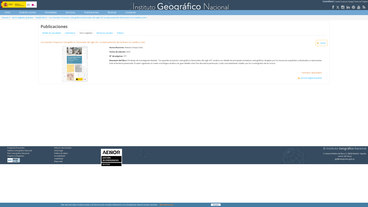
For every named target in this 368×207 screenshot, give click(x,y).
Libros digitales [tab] (86, 33)
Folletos (120, 33)
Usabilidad (58, 158)
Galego (350, 1)
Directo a (6, 17)
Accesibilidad (59, 156)
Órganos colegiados (15, 156)
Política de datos (61, 153)
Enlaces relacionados (62, 148)
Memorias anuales (105, 33)
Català (337, 1)
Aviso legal (58, 150)
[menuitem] (7, 12)
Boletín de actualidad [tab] (51, 33)
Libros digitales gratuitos (22, 17)
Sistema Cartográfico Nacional (19, 150)
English (365, 1)
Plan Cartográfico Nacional (18, 153)
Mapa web (58, 161)
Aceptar (216, 205)
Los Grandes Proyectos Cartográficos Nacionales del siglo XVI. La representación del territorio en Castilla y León (97, 17)
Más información (166, 205)
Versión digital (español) (311, 78)
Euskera (344, 1)
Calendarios (70, 33)
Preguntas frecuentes (16, 148)
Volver (323, 43)
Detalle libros (41, 17)
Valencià (358, 1)
